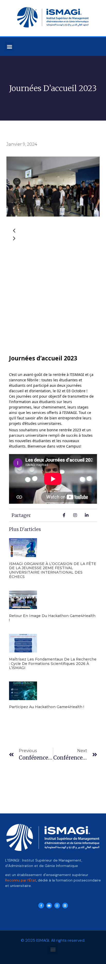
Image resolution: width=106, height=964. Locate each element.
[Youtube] (49, 905)
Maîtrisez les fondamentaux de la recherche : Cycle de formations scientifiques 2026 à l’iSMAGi (52, 663)
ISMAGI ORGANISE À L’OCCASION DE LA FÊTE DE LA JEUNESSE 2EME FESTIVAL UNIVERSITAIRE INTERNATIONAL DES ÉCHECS (52, 570)
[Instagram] (57, 905)
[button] (9, 46)
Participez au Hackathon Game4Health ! (46, 707)
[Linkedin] (65, 905)
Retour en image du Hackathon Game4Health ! (52, 617)
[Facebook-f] (41, 905)
